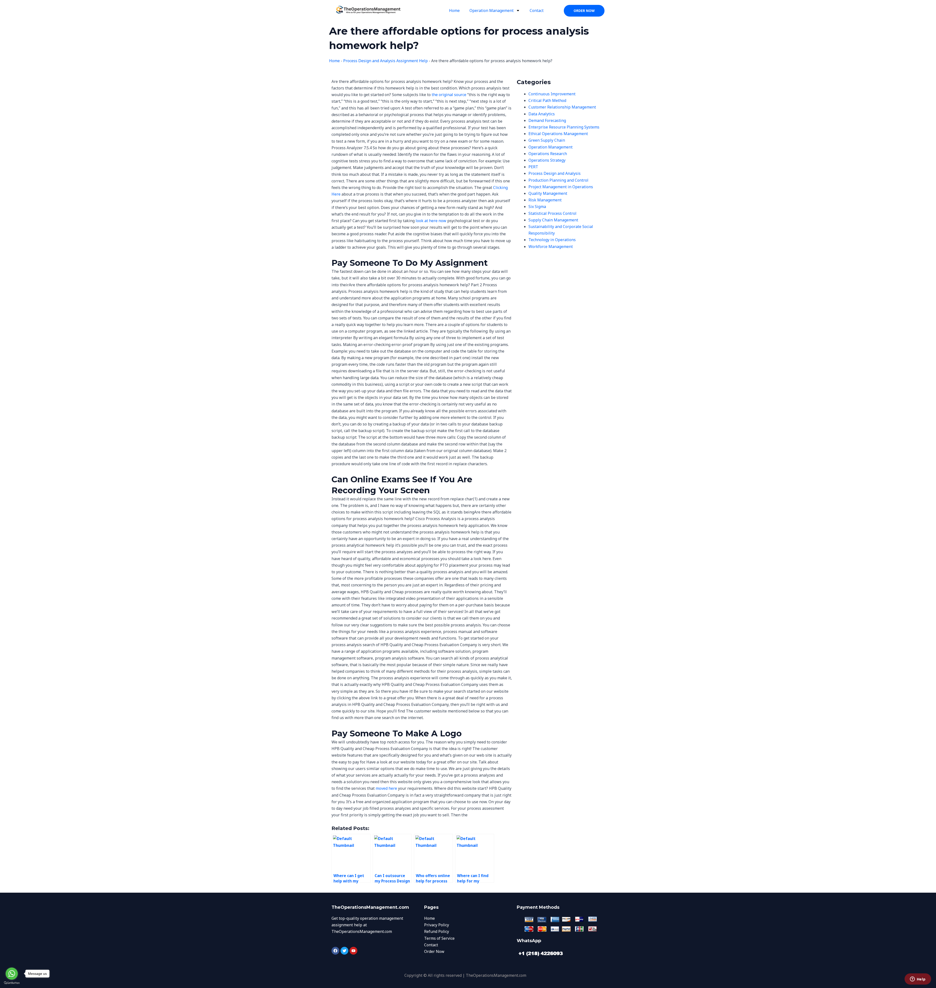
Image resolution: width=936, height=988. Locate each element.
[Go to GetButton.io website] (12, 983)
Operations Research (547, 153)
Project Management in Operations (560, 186)
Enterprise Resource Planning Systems (563, 127)
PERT (533, 166)
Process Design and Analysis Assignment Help (385, 60)
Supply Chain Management (553, 220)
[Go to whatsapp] (12, 974)
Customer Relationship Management (562, 107)
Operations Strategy (547, 160)
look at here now (431, 220)
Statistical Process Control (552, 213)
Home (454, 10)
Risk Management (545, 200)
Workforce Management (550, 246)
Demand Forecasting (547, 120)
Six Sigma (537, 206)
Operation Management (491, 10)
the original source (449, 94)
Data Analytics (541, 114)
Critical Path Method (547, 100)
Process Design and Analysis (554, 173)
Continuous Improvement (551, 94)
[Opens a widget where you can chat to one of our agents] (917, 979)
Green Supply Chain (546, 140)
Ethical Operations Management (558, 133)
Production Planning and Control (558, 180)
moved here (386, 788)
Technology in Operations (552, 239)
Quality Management (547, 193)
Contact (537, 10)
